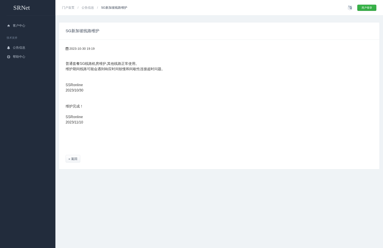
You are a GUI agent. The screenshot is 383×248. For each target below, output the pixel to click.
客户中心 (19, 25)
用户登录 (367, 7)
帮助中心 (19, 56)
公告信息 (19, 47)
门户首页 (68, 7)
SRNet (21, 7)
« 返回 (72, 159)
